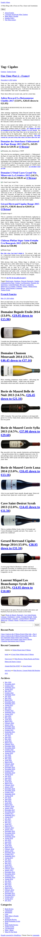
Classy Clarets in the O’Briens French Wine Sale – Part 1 (19, 636)
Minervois (4, 620)
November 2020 (10, 748)
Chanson (3, 617)
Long (6, 914)
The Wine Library (10, 20)
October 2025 (9, 686)
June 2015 (8, 861)
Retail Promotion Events (12, 921)
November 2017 (10, 812)
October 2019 (9, 771)
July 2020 (8, 755)
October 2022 (9, 710)
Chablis (36, 281)
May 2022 (8, 718)
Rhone (3, 288)
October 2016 (9, 835)
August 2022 (9, 714)
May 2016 (8, 844)
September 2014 (10, 877)
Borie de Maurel (11, 615)
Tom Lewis (8, 659)
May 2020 (8, 758)
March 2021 (8, 742)
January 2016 (9, 851)
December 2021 (10, 726)
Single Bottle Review (11, 925)
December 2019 (10, 767)
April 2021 (8, 741)
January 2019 (9, 787)
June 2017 (8, 820)
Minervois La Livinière (8, 286)
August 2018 (9, 796)
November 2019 (10, 769)
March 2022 (8, 721)
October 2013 (9, 897)
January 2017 (9, 829)
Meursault (32, 618)
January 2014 (9, 891)
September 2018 (10, 794)
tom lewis (8, 670)
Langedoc (15, 618)
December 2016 (10, 831)
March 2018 (8, 805)
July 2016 (8, 840)
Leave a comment (28, 620)
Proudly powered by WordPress (11, 935)
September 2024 (10, 695)
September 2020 (10, 751)
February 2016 (9, 849)
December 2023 (10, 702)
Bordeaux (17, 281)
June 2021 (8, 737)
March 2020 (8, 762)
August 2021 (9, 734)
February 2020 (9, 764)
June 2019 (8, 778)
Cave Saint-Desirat (30, 615)
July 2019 (8, 776)
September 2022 (10, 712)
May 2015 (8, 863)
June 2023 (8, 707)
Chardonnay (11, 617)
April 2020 (8, 760)
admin (15, 80)
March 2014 (8, 888)
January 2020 (9, 765)
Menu (3, 9)
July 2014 (8, 881)
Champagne (8, 910)
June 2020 (8, 757)
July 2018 (8, 797)
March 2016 (8, 847)
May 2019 (8, 780)
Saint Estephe (10, 288)
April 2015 (8, 865)
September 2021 (10, 732)
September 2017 (10, 815)
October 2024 (9, 693)
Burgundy (30, 281)
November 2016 (10, 833)
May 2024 (8, 698)
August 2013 (9, 899)
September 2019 (10, 773)
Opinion (3, 72)
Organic (25, 286)
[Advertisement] (20, 42)
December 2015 (10, 852)
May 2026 (8, 682)
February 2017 (9, 828)
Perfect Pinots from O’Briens (22, 650)
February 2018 (9, 806)
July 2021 (8, 735)
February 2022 (9, 723)
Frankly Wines (5, 2)
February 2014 (9, 890)
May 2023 (8, 709)
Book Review (9, 909)
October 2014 (9, 875)
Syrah (21, 620)
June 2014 (8, 883)
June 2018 (8, 799)
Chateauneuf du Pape (7, 283)
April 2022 (8, 719)
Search (3, 622)
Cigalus (17, 283)
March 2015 (8, 867)
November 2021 (10, 728)
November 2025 (10, 684)
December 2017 (10, 810)
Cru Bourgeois (25, 283)
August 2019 (9, 774)
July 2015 (8, 860)
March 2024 (8, 700)
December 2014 (10, 872)
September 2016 (10, 836)
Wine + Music (9, 930)
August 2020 (9, 753)
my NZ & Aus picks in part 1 (16, 278)
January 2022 (9, 725)
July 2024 (8, 696)
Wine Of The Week (11, 932)
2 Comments (18, 288)
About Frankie (9, 13)
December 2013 (10, 893)
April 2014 (8, 886)
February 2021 (9, 744)
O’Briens (24, 146)
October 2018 (9, 792)
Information (8, 912)
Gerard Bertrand (13, 285)
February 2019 (9, 785)
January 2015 (9, 870)
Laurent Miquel (24, 618)
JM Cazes (23, 285)
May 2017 (8, 822)
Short (6, 923)
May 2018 (8, 801)
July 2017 (8, 819)
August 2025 (9, 689)
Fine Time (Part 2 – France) (15, 76)
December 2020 (10, 746)
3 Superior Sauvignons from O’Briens (13, 641)
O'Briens (19, 286)
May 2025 (8, 691)
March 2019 (8, 783)
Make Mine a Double (11, 16)
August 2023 (9, 705)
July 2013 (8, 900)
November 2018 (10, 790)
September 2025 (10, 687)
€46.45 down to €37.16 (16, 360)
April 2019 (8, 781)
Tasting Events (11, 72)
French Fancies (9, 294)
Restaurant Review (11, 919)
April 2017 (8, 824)
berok (6, 654)
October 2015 (9, 854)
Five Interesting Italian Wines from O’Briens (15, 637)
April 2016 (8, 845)
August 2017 (9, 817)
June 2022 (8, 716)
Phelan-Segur (32, 286)
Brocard (23, 281)
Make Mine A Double (12, 916)
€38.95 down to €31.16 (19, 546)
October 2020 (9, 750)
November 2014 (10, 874)
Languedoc (30, 285)
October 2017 (9, 813)
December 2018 (10, 789)
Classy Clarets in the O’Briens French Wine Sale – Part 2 (19, 634)
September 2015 (10, 856)
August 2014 (9, 879)
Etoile (35, 617)
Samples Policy (9, 18)
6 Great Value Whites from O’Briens (22, 654)
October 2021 (9, 730)
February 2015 (9, 868)
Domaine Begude (26, 617)
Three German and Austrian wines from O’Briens (16, 639)
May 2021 (8, 739)
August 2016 (9, 838)
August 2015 (9, 858)
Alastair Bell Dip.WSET (12, 666)
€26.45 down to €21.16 (18, 396)
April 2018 (8, 803)
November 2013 (10, 895)
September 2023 (10, 703)
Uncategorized (9, 928)
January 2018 (9, 808)
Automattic (35, 935)
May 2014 (8, 884)
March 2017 (8, 826)
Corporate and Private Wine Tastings (16, 14)
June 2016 (8, 842)
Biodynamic (10, 281)
